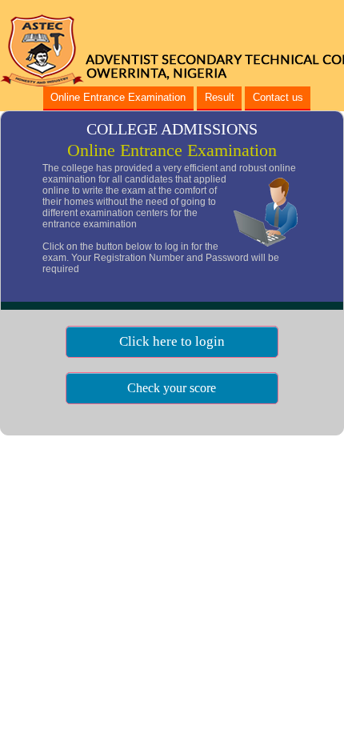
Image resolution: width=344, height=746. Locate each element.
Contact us (278, 97)
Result (219, 97)
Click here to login (172, 341)
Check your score (171, 388)
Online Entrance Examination (118, 97)
